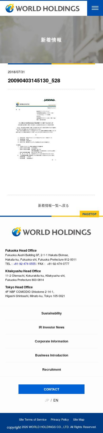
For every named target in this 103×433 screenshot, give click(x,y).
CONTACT (51, 389)
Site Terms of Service (32, 419)
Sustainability (51, 313)
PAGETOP (89, 214)
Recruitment (51, 369)
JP (47, 400)
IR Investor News (51, 327)
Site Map (78, 419)
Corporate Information (51, 341)
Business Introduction (51, 355)
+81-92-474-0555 (24, 263)
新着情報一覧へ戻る (53, 205)
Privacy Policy (60, 419)
